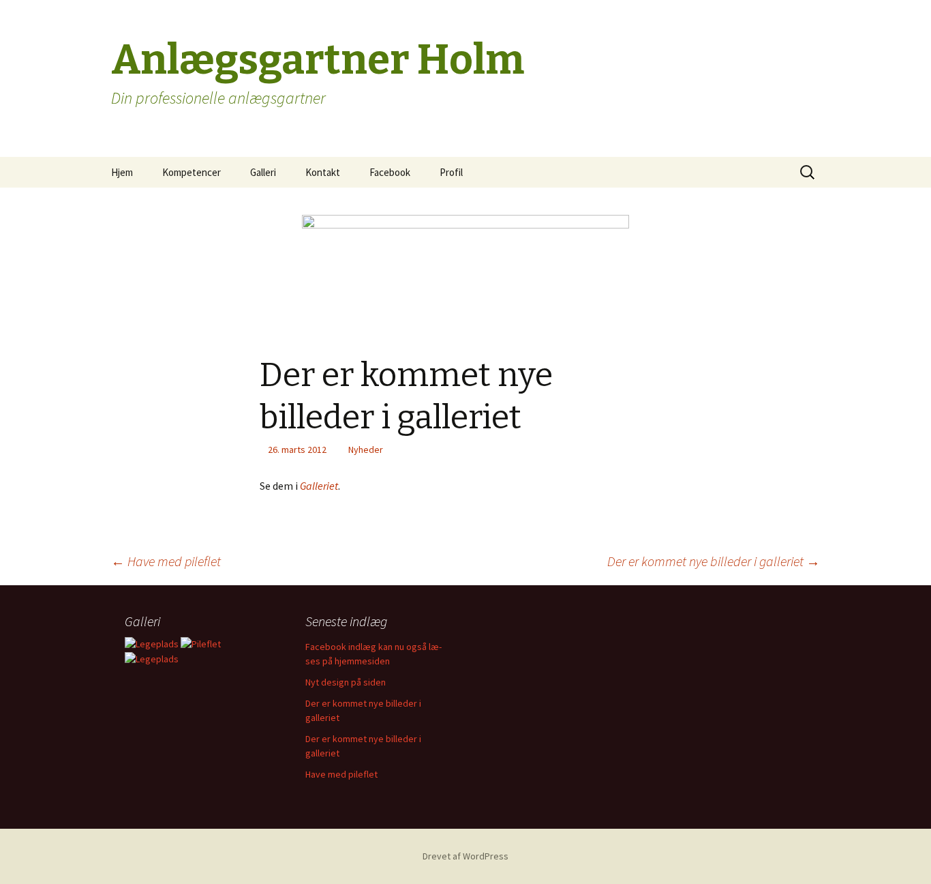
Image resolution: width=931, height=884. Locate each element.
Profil (451, 172)
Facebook (389, 172)
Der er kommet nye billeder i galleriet (713, 561)
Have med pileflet (166, 561)
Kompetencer (191, 172)
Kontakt (322, 172)
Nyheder (365, 449)
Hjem (122, 172)
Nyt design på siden (345, 682)
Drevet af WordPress (465, 856)
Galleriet (319, 485)
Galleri (263, 172)
